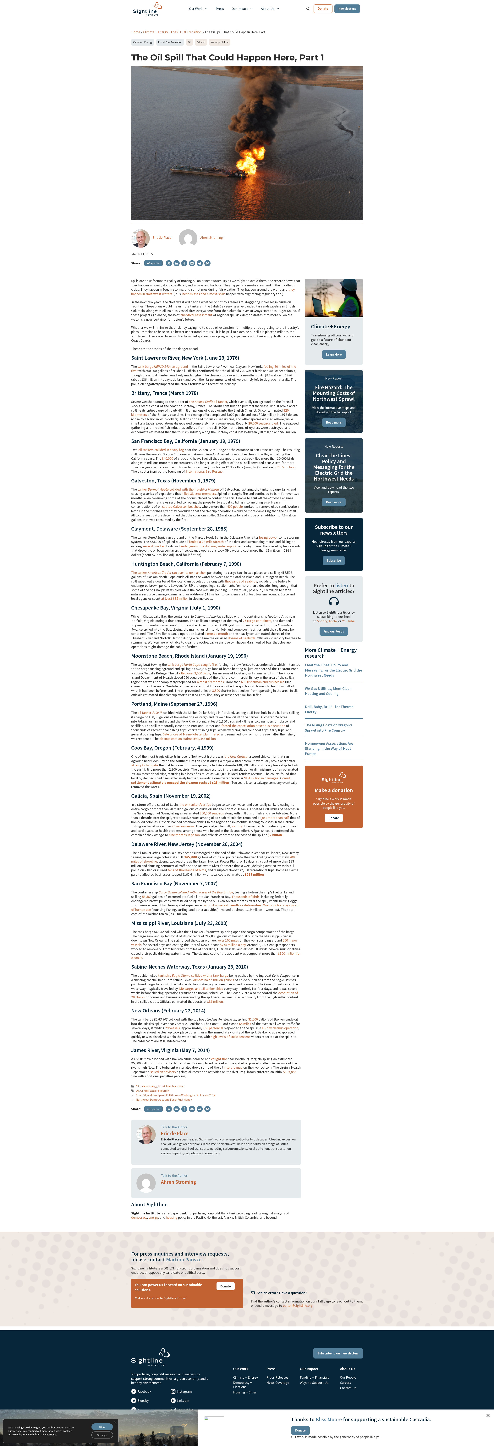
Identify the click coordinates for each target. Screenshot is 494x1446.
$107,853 (289, 1072)
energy (153, 1217)
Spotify (322, 621)
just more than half (275, 817)
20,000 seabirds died (263, 423)
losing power (268, 537)
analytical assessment (196, 315)
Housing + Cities (245, 1392)
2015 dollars (285, 467)
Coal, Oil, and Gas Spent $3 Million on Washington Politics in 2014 (175, 1095)
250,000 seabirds (212, 813)
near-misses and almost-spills (203, 294)
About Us (267, 8)
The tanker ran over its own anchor (168, 572)
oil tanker (150, 712)
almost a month (216, 633)
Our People (348, 1377)
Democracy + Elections (242, 1384)
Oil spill (201, 42)
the (236, 756)
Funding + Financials (314, 1377)
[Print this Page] (200, 263)
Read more (334, 422)
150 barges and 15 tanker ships (200, 988)
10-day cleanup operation (280, 1028)
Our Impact (240, 8)
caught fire (209, 664)
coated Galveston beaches (181, 506)
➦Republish (153, 263)
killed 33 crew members (199, 493)
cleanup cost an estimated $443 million (187, 738)
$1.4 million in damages (261, 778)
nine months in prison (184, 835)
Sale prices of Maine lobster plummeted (191, 734)
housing (171, 1217)
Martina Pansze (183, 1259)
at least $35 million (175, 598)
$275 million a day (233, 944)
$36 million (215, 1001)
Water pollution (219, 42)
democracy (139, 1217)
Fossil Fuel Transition (186, 32)
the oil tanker (208, 401)
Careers (345, 1382)
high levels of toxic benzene (230, 1036)
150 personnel (213, 1028)
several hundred (154, 546)
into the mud (233, 1067)
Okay (102, 1427)
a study (236, 826)
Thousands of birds (246, 896)
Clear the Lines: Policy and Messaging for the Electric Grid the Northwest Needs (333, 670)
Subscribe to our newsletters (338, 1353)
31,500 (253, 1019)
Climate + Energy (155, 32)
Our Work (196, 8)
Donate (323, 8)
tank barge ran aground (163, 366)
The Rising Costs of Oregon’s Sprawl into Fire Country (328, 727)
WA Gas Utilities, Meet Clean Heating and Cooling (328, 691)
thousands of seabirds (241, 581)
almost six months (210, 682)
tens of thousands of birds (187, 870)
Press (220, 8)
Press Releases (277, 1377)
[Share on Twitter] (169, 263)
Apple (333, 621)
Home (135, 32)
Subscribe (334, 560)
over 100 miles (228, 940)
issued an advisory (163, 1072)
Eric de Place (162, 237)
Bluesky (143, 1400)
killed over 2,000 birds (194, 673)
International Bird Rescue (204, 471)
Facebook (144, 1391)
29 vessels (172, 1028)
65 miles (245, 1023)
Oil (189, 42)
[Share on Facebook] (184, 263)
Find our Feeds (334, 631)
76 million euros (183, 826)
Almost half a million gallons (213, 980)
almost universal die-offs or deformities (232, 905)
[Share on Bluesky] (207, 263)
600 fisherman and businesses (262, 682)
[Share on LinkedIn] (176, 263)
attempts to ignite (144, 765)
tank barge (183, 664)
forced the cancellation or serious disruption (253, 725)
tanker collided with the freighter (178, 489)
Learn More (334, 354)
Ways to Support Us (314, 1382)
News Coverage (277, 1382)
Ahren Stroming (211, 237)
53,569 (146, 896)
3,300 (216, 690)
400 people (235, 506)
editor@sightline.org (298, 1305)
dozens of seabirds (241, 638)
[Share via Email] (192, 263)
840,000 (167, 458)
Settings (102, 1435)
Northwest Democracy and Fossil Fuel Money (164, 1099)
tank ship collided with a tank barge (193, 975)
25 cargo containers (257, 620)
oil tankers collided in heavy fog (161, 449)
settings (52, 1434)
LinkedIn (183, 1400)
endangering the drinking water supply (208, 546)
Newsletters (347, 9)
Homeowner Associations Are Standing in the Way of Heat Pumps (329, 748)
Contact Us (348, 1388)
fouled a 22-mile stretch (206, 541)
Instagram (184, 1391)
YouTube (348, 621)
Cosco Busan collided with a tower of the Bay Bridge (196, 892)
